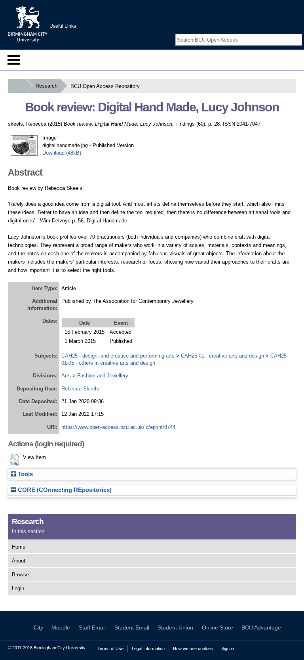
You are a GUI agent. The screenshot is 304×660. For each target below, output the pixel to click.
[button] (14, 460)
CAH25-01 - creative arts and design (222, 356)
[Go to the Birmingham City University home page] (28, 24)
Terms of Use (110, 648)
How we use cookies (193, 648)
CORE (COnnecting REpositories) (64, 490)
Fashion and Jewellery (102, 376)
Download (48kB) (61, 153)
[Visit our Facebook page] (279, 32)
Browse (20, 575)
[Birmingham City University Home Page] (17, 86)
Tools (24, 474)
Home (18, 547)
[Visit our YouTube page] (298, 32)
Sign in (227, 648)
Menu (14, 60)
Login (18, 588)
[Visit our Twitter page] (289, 32)
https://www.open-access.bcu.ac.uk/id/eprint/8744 (118, 427)
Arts (66, 376)
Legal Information (148, 648)
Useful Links (62, 26)
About (18, 561)
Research (46, 86)
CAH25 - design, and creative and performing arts (118, 356)
